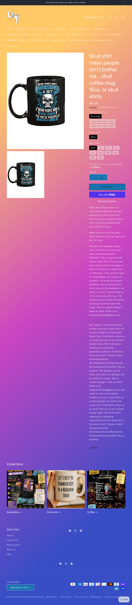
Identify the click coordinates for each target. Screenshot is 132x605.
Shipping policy (96, 597)
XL (93, 153)
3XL (108, 153)
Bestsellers (13, 512)
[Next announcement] (124, 2)
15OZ (93, 148)
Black (93, 137)
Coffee (91, 512)
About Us (11, 549)
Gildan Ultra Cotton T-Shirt (102, 121)
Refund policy (13, 545)
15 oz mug (95, 116)
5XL (92, 158)
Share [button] (94, 447)
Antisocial (52, 512)
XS (100, 158)
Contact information (113, 597)
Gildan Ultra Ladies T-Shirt (102, 126)
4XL (115, 153)
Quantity (92, 172)
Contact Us (12, 540)
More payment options (107, 201)
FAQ (9, 554)
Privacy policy (65, 597)
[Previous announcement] (7, 2)
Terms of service (80, 597)
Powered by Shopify (36, 597)
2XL (100, 153)
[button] (41, 29)
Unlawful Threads (20, 597)
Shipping (93, 107)
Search (10, 535)
